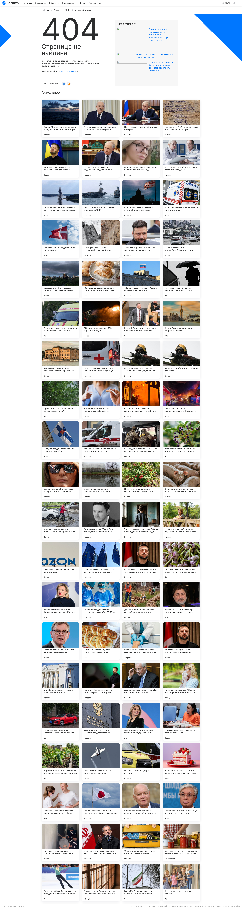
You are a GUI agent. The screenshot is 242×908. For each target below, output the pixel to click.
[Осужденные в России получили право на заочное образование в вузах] (101, 882)
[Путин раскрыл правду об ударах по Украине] (141, 118)
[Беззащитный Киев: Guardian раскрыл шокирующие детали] (60, 279)
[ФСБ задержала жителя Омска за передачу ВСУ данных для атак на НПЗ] (141, 440)
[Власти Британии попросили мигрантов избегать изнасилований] (181, 319)
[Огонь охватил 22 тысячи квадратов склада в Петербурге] (141, 400)
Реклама (21, 906)
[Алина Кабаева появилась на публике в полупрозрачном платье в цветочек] (141, 722)
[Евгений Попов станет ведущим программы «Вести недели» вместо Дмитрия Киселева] (141, 319)
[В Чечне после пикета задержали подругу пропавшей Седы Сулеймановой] (141, 159)
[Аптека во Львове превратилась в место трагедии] (181, 199)
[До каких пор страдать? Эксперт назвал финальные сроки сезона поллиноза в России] (181, 681)
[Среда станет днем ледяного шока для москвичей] (60, 400)
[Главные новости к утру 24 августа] (141, 762)
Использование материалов (205, 906)
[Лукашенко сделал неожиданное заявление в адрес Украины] (101, 118)
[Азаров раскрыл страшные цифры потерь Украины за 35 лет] (141, 681)
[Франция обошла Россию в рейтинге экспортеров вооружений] (101, 762)
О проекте (140, 906)
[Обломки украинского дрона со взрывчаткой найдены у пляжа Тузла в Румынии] (60, 199)
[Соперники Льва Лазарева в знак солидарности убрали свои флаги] (60, 882)
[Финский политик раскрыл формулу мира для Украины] (60, 159)
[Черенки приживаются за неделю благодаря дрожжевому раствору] (60, 762)
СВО (67, 10)
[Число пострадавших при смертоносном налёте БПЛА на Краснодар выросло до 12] (101, 601)
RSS (132, 906)
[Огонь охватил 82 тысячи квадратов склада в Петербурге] (181, 400)
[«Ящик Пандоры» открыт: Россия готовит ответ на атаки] (141, 279)
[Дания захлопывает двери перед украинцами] (60, 239)
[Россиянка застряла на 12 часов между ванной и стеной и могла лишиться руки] (141, 641)
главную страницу (68, 71)
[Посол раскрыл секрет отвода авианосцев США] (101, 199)
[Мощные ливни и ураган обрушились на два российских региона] (60, 521)
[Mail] (4, 3)
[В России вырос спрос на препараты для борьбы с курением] (101, 400)
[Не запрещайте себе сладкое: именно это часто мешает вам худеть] (181, 762)
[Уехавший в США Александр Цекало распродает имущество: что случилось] (181, 601)
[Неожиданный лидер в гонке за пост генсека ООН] (181, 722)
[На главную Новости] (12, 3)
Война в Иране (52, 10)
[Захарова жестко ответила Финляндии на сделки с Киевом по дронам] (60, 601)
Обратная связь (223, 906)
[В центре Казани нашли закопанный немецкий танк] (101, 239)
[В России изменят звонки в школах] (181, 882)
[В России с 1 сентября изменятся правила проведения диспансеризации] (181, 159)
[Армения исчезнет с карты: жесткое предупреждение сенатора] (101, 722)
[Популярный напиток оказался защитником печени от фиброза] (60, 802)
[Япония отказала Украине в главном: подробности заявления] (101, 802)
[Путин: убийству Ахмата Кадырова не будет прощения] (101, 159)
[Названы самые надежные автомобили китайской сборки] (60, 722)
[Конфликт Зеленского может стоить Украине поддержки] (101, 681)
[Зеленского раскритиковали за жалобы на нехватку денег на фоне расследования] (141, 239)
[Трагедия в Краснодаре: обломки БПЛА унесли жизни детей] (60, 319)
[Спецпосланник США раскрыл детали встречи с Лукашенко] (101, 561)
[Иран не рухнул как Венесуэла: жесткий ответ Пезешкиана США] (101, 842)
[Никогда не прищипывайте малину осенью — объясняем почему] (141, 480)
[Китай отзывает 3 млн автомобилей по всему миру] (181, 239)
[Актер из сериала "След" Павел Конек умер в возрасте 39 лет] (101, 521)
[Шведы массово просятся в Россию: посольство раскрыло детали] (60, 360)
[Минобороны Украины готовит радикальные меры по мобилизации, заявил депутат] (60, 681)
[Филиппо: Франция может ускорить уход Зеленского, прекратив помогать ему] (181, 641)
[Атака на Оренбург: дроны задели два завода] (181, 360)
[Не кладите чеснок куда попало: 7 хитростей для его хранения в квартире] (181, 561)
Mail (4, 906)
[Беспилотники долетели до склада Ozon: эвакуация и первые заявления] (141, 360)
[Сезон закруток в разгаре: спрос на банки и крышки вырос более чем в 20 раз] (181, 842)
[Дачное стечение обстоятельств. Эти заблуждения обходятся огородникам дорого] (141, 601)
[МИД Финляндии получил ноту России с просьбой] (60, 440)
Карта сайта (235, 906)
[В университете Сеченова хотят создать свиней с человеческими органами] (181, 480)
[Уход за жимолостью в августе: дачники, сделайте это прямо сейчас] (181, 440)
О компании (12, 906)
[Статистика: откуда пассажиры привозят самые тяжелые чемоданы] (141, 842)
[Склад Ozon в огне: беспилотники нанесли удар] (60, 561)
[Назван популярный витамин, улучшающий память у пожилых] (181, 521)
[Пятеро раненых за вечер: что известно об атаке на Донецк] (101, 360)
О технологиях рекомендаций (156, 906)
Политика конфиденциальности (180, 906)
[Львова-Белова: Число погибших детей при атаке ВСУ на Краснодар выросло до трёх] (101, 440)
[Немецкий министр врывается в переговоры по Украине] (60, 641)
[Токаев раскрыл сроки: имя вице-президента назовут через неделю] (181, 802)
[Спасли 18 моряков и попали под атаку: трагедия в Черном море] (60, 118)
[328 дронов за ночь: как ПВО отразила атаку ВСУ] (101, 319)
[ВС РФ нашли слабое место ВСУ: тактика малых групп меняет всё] (141, 561)
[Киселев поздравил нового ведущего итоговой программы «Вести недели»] (141, 802)
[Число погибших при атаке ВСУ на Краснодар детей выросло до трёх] (141, 521)
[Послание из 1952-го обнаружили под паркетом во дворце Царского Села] (181, 118)
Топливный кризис (82, 10)
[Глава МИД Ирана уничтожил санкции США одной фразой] (141, 882)
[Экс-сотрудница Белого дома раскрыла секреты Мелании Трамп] (60, 480)
